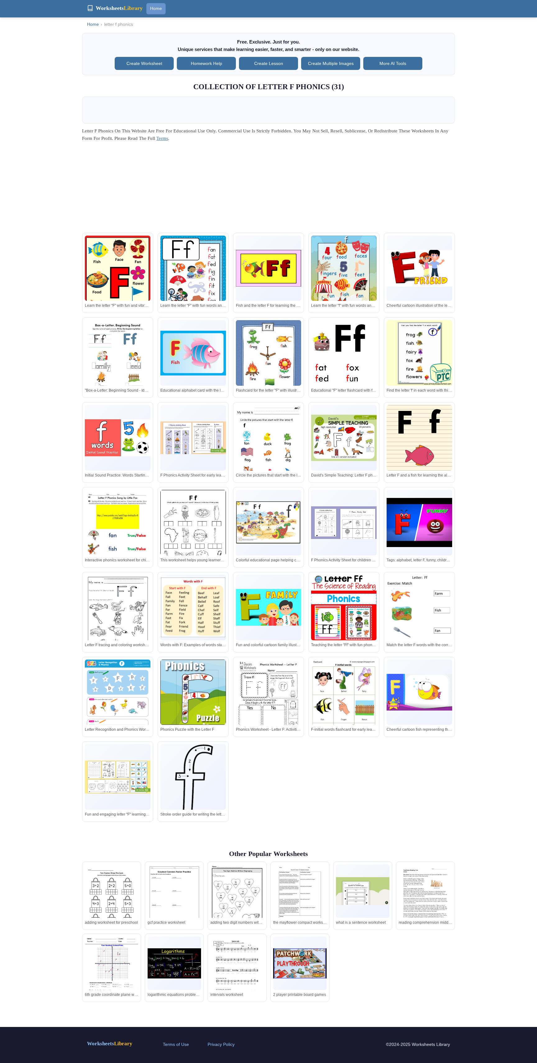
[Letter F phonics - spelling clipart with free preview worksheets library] (344, 438)
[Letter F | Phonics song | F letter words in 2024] (117, 285)
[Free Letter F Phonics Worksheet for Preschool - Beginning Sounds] (268, 702)
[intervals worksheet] (237, 969)
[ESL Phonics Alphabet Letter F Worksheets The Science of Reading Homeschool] (344, 607)
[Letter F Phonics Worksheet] (117, 362)
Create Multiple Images (331, 63)
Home (156, 8)
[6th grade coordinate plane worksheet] (111, 971)
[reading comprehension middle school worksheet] (425, 899)
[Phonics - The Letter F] (268, 268)
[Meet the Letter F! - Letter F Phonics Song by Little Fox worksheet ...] (117, 537)
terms (162, 138)
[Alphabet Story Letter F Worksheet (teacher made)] (117, 777)
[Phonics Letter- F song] (268, 607)
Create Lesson (268, 63)
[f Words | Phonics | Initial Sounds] (117, 437)
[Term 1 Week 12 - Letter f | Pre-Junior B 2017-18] (193, 784)
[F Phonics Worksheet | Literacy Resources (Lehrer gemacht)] (193, 437)
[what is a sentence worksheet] (362, 891)
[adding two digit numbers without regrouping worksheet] (237, 899)
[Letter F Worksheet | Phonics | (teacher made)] (344, 522)
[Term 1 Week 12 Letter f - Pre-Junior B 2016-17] (268, 523)
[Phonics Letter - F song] (419, 522)
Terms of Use (176, 1044)
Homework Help (206, 63)
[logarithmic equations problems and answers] (174, 963)
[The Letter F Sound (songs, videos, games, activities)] (193, 607)
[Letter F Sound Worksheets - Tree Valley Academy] (193, 533)
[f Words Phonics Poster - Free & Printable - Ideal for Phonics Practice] (344, 279)
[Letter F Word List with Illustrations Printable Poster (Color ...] (268, 363)
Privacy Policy (221, 1044)
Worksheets (109, 1044)
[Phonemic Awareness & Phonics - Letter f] (117, 617)
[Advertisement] (268, 189)
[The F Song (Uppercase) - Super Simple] (193, 353)
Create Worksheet (144, 63)
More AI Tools (392, 63)
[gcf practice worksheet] (174, 898)
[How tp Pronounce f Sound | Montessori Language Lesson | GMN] (419, 438)
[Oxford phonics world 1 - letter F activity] (419, 618)
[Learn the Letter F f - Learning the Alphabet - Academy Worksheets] (268, 447)
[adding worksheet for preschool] (111, 900)
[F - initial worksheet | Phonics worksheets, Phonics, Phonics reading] (344, 706)
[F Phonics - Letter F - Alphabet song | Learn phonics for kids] (419, 692)
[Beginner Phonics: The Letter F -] (344, 367)
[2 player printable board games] (300, 963)
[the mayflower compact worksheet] (300, 899)
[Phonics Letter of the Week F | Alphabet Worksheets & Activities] (193, 282)
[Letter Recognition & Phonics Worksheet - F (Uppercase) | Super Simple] (117, 706)
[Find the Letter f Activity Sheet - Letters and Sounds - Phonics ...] (419, 353)
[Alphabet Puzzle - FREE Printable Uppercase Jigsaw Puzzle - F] (193, 692)
